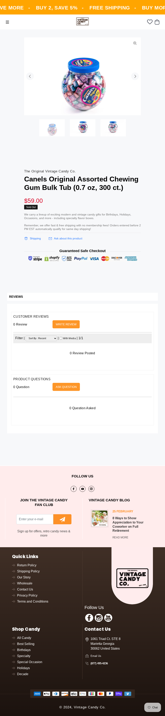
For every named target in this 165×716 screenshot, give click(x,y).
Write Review (66, 324)
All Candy (24, 638)
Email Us (96, 655)
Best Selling (25, 644)
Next (135, 76)
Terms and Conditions (32, 601)
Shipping (35, 238)
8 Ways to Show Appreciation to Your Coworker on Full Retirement (127, 524)
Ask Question (66, 386)
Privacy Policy (27, 595)
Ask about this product (68, 238)
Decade (22, 674)
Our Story (24, 577)
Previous (30, 76)
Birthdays (24, 650)
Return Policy (26, 565)
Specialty (23, 656)
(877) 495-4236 (99, 663)
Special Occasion (29, 662)
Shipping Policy (28, 571)
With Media (69, 338)
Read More (120, 537)
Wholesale (24, 583)
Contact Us (25, 589)
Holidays (23, 668)
